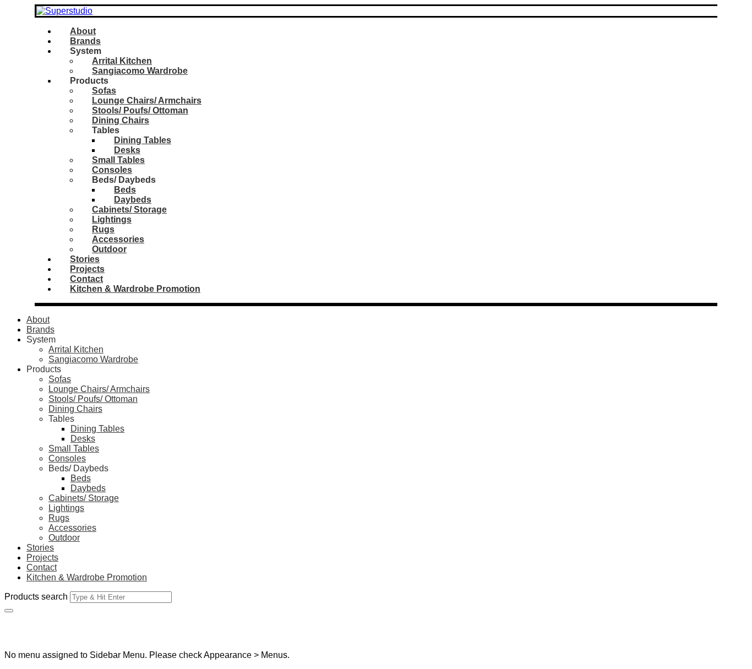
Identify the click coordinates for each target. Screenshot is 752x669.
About (83, 31)
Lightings (112, 219)
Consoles (112, 170)
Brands (85, 41)
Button (17, 617)
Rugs (103, 229)
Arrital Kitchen (122, 61)
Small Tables (118, 160)
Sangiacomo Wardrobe (140, 70)
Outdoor (109, 249)
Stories (85, 259)
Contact (86, 279)
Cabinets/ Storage (129, 209)
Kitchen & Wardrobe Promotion (135, 288)
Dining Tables (142, 140)
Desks (127, 150)
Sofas (104, 90)
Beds (125, 189)
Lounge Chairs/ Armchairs (146, 100)
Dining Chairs (120, 120)
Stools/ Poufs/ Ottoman (140, 110)
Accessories (118, 239)
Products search (36, 596)
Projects (87, 269)
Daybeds (132, 199)
